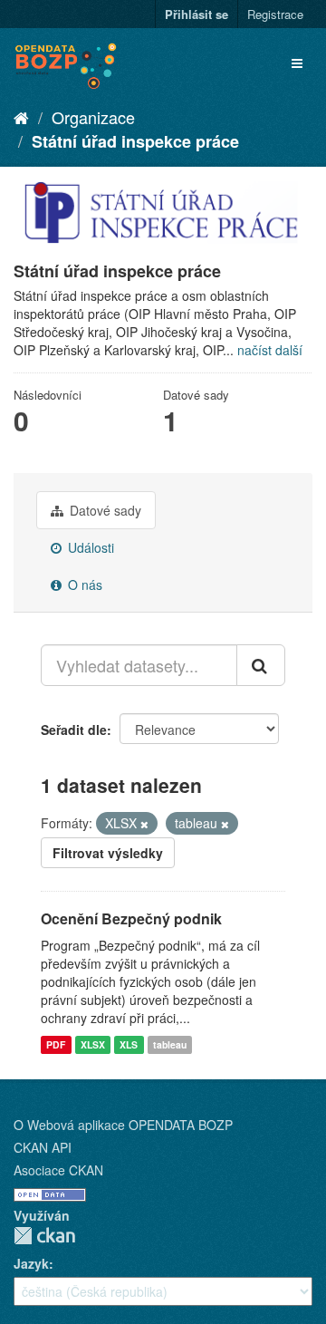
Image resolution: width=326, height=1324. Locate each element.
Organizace (93, 117)
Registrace (275, 14)
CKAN (44, 1235)
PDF (55, 1044)
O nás (83, 584)
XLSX (93, 1044)
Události (89, 547)
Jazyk (31, 1263)
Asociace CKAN (58, 1170)
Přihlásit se (196, 14)
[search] (260, 665)
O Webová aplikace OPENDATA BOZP (123, 1125)
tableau (170, 1044)
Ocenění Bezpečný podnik (131, 918)
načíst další (269, 350)
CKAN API (43, 1147)
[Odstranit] (144, 824)
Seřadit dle (74, 729)
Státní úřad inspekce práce (135, 141)
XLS (129, 1044)
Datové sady (103, 510)
